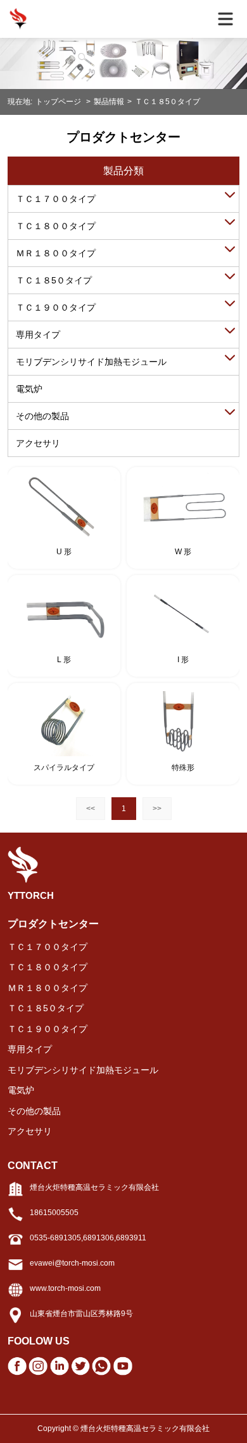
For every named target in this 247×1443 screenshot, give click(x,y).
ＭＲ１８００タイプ (56, 253)
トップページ (59, 101)
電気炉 (29, 389)
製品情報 (109, 101)
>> (157, 808)
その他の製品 (42, 416)
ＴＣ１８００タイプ (56, 226)
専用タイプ (38, 335)
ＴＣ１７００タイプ (56, 199)
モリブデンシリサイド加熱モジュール (91, 362)
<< (90, 808)
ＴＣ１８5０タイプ (167, 101)
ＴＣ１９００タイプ (56, 307)
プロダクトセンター (53, 923)
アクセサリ (38, 443)
